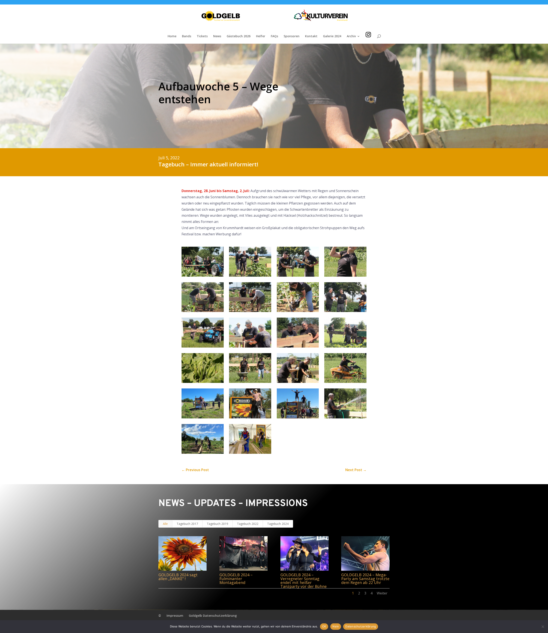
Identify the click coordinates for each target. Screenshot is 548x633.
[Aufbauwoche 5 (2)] (250, 275)
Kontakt (311, 36)
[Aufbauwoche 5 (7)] (298, 310)
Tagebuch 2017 (187, 524)
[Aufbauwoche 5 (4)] (345, 275)
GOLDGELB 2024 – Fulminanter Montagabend (236, 578)
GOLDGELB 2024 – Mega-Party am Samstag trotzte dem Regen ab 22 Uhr (365, 578)
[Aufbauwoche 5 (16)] (345, 381)
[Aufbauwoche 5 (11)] (298, 346)
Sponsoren (291, 36)
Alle (165, 524)
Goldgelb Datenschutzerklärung (213, 616)
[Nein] (543, 626)
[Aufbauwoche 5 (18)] (250, 417)
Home (172, 36)
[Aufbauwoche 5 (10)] (250, 346)
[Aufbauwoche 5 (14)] (250, 381)
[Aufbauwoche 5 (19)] (298, 417)
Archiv (351, 36)
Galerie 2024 (332, 36)
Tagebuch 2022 (247, 524)
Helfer (260, 36)
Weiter (382, 593)
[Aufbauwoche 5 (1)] (203, 275)
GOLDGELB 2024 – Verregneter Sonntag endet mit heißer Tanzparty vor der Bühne (303, 580)
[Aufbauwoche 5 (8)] (345, 310)
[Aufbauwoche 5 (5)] (203, 310)
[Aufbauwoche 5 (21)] (203, 452)
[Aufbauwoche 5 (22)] (250, 452)
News (217, 36)
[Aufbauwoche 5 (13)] (203, 381)
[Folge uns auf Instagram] (368, 29)
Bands (186, 36)
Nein (335, 626)
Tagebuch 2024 (278, 524)
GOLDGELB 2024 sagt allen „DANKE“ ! (178, 576)
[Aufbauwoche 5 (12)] (345, 346)
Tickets (202, 36)
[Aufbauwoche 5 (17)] (203, 417)
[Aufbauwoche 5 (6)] (250, 310)
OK (324, 626)
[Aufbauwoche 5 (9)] (203, 346)
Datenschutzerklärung (360, 626)
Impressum (175, 616)
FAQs (274, 36)
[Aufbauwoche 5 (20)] (345, 417)
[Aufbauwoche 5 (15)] (298, 381)
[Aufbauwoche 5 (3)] (298, 275)
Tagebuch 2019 (217, 524)
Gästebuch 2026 (238, 36)
